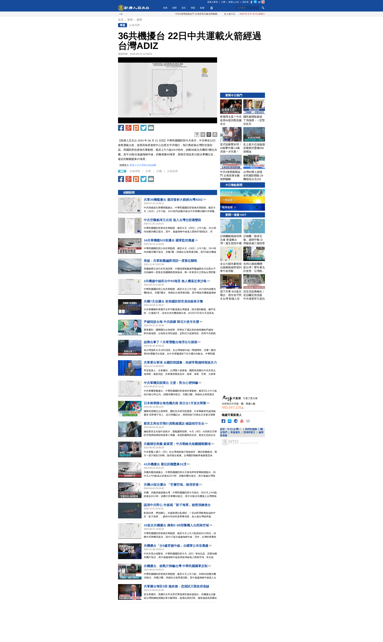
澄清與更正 (249, 432)
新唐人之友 (234, 2)
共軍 (148, 171)
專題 (193, 8)
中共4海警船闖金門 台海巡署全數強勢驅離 (178, 14)
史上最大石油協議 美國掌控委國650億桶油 (227, 14)
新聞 (174, 8)
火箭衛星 (172, 171)
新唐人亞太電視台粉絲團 (143, 165)
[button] (167, 90)
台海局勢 (134, 25)
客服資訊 (235, 432)
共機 (159, 171)
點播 (202, 8)
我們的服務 (251, 429)
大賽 (223, 2)
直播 (165, 8)
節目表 (245, 2)
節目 (184, 8)
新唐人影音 (212, 2)
